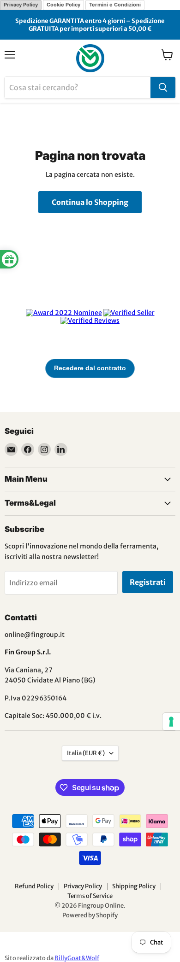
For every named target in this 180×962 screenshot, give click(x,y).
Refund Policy (34, 886)
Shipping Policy (134, 886)
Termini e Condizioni (115, 4)
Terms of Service (90, 896)
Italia (86, 753)
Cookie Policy (63, 4)
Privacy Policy (21, 4)
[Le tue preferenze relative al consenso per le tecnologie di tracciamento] (171, 721)
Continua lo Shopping (90, 202)
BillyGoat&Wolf (76, 958)
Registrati (148, 582)
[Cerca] (162, 87)
